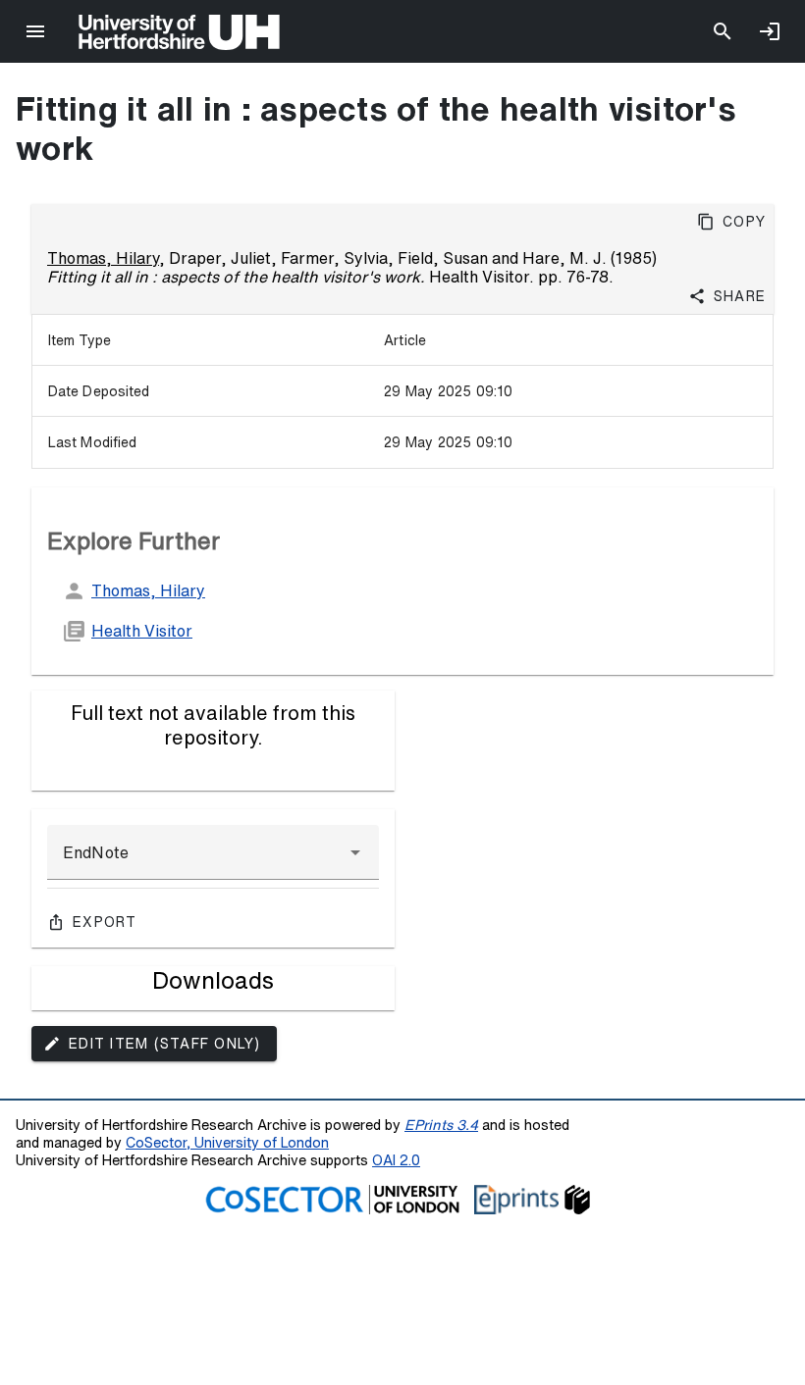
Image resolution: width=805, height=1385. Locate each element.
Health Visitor (141, 631)
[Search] (722, 31)
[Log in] (769, 31)
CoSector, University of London (227, 1142)
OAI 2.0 (396, 1160)
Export (105, 922)
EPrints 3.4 (441, 1124)
